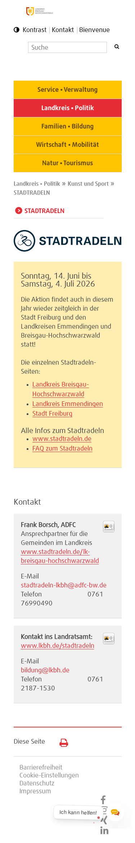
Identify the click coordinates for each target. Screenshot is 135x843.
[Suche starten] (117, 46)
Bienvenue (94, 30)
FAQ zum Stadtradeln (62, 449)
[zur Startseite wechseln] (39, 13)
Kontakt (63, 30)
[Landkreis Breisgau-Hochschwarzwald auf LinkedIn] (104, 831)
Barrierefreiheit (40, 768)
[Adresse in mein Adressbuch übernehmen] (108, 530)
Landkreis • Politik (67, 108)
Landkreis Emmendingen (67, 404)
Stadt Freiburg (52, 414)
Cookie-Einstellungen (49, 775)
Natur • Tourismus (67, 163)
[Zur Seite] (68, 250)
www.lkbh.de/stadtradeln (57, 646)
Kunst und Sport (88, 184)
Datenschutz (36, 783)
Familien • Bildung (67, 126)
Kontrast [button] (34, 30)
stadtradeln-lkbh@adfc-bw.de (64, 585)
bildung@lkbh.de (45, 670)
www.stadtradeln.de (61, 439)
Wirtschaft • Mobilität (67, 145)
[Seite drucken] (61, 741)
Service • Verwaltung (67, 90)
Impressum (35, 791)
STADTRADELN (32, 193)
